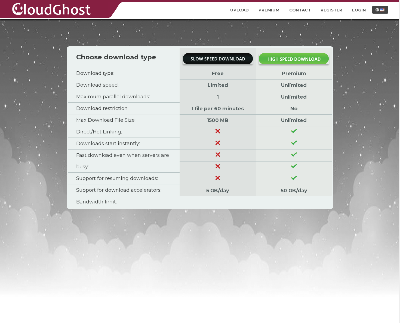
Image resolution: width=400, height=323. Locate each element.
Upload (239, 10)
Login (359, 10)
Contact (300, 10)
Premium (269, 10)
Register (331, 10)
